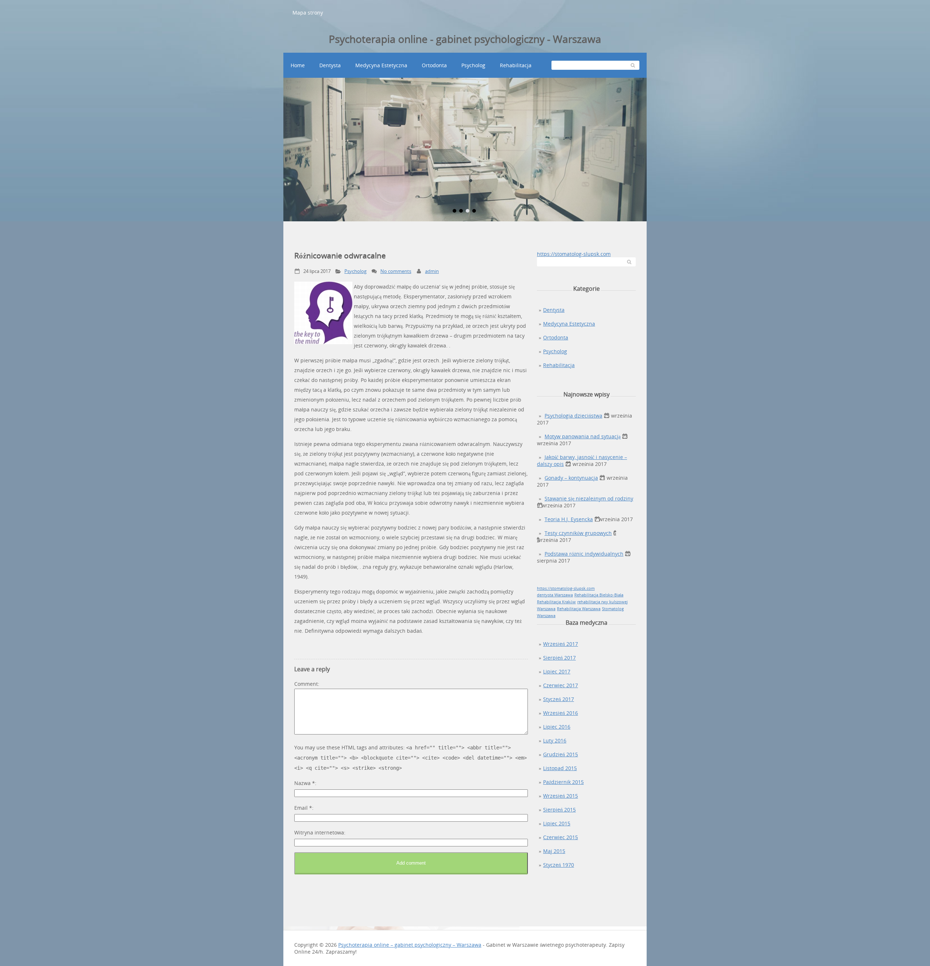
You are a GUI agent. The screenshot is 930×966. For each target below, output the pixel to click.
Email (303, 807)
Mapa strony (307, 12)
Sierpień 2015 (559, 809)
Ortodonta (434, 65)
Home (298, 65)
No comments (395, 271)
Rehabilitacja (515, 65)
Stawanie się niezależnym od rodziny (589, 498)
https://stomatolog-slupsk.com (574, 253)
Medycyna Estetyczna (381, 65)
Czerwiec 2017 (560, 685)
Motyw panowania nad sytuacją (582, 436)
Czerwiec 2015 (560, 837)
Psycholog (473, 65)
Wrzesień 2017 (560, 643)
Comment (306, 683)
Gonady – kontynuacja (571, 477)
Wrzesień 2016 (560, 712)
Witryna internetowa (319, 832)
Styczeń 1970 (558, 864)
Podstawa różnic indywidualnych (584, 553)
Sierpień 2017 (559, 657)
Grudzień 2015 (560, 754)
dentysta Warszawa (555, 594)
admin (432, 271)
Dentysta (330, 65)
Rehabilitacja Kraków (556, 601)
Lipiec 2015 (556, 823)
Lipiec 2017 (556, 671)
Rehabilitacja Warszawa (579, 608)
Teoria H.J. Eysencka (569, 519)
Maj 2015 (554, 851)
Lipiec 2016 (556, 726)
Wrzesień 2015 (560, 795)
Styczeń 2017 (558, 699)
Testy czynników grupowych (578, 533)
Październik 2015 (563, 781)
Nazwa (304, 783)
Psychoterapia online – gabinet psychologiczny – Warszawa (409, 944)
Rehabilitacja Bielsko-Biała (598, 594)
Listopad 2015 (560, 768)
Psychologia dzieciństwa (573, 415)
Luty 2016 (554, 740)
